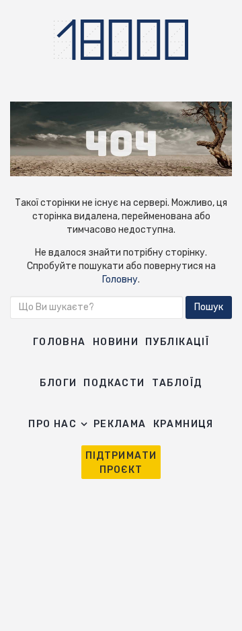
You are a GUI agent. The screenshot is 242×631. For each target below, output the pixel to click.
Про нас (52, 424)
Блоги (58, 383)
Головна (59, 342)
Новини (115, 342)
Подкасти (114, 383)
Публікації (177, 342)
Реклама (120, 424)
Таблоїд (177, 383)
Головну (120, 279)
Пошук (208, 307)
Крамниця (183, 424)
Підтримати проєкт (121, 463)
